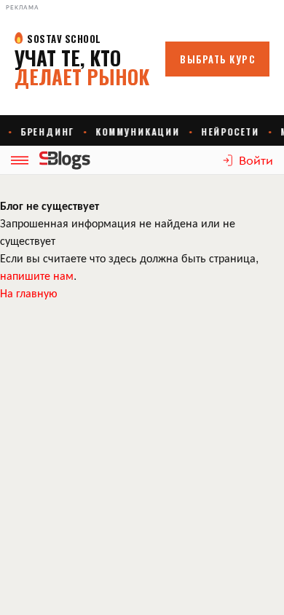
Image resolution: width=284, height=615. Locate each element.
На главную (29, 292)
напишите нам (37, 275)
